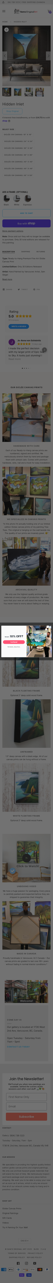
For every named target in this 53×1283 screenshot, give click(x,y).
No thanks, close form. (14, 647)
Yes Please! (13, 642)
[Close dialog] (50, 627)
